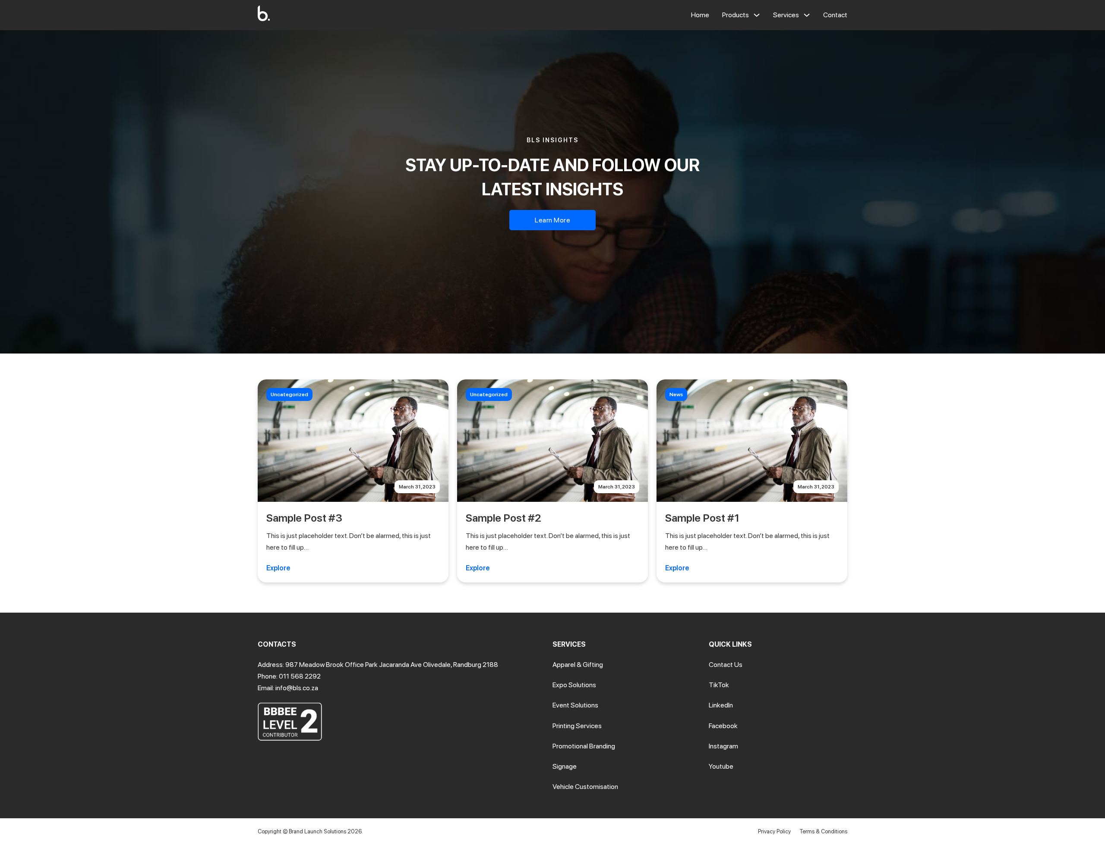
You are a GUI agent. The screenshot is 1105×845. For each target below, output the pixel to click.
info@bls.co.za (296, 688)
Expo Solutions (574, 685)
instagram (723, 746)
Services (786, 15)
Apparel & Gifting (577, 664)
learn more (552, 220)
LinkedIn (721, 705)
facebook (723, 726)
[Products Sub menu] (756, 15)
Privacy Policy (774, 831)
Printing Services (577, 726)
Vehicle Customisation (585, 786)
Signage (564, 766)
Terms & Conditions (823, 831)
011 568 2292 (300, 676)
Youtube (721, 766)
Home (700, 15)
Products (735, 15)
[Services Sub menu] (806, 15)
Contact (835, 15)
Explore (278, 568)
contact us (725, 664)
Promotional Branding (583, 746)
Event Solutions (575, 705)
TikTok (719, 685)
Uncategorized (289, 394)
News (676, 394)
